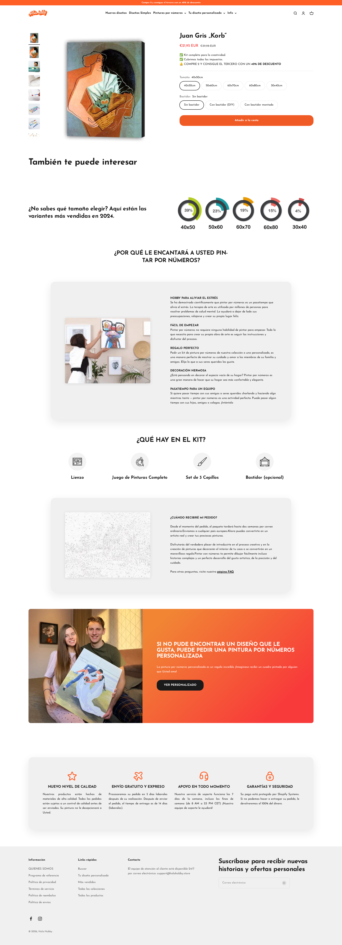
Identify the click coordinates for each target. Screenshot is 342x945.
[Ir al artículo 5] (34, 95)
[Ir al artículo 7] (34, 124)
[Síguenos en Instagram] (40, 918)
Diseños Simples (140, 13)
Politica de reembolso (42, 895)
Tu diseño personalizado (205, 13)
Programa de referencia (43, 875)
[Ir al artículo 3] (34, 67)
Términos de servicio (41, 889)
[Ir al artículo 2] (34, 53)
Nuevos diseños (116, 13)
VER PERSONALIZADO (180, 685)
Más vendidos (87, 882)
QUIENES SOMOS (40, 868)
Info (230, 13)
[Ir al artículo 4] (34, 81)
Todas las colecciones (91, 889)
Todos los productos (90, 895)
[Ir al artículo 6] (34, 110)
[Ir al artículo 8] (34, 138)
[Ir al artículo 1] (34, 38)
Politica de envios (39, 902)
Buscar (82, 868)
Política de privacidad (42, 882)
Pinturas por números (168, 13)
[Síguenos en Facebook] (30, 918)
